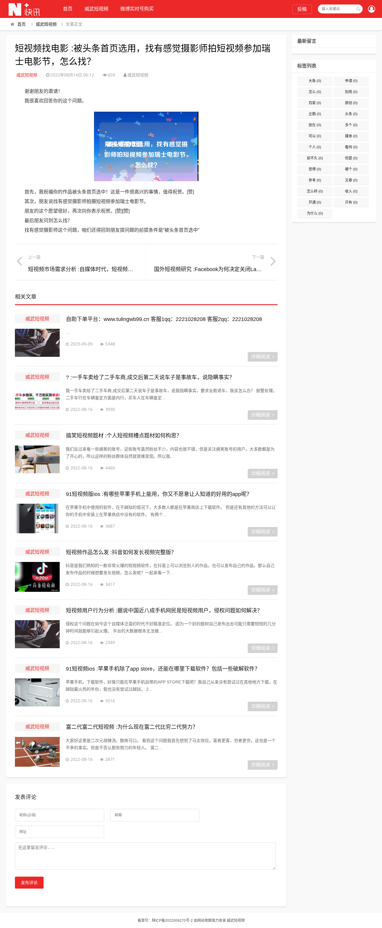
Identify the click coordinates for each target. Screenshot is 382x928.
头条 (351, 114)
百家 (315, 103)
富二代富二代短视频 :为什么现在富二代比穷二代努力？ (132, 727)
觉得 (315, 169)
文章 (351, 180)
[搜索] (358, 8)
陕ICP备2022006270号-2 (172, 920)
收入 (351, 191)
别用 (351, 92)
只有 (351, 202)
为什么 (315, 213)
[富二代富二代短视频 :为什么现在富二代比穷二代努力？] (37, 752)
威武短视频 (96, 8)
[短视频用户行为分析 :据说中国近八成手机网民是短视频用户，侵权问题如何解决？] (37, 635)
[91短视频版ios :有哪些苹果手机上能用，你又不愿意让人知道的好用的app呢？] (37, 519)
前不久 (315, 158)
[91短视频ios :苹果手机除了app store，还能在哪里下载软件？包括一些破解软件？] (37, 693)
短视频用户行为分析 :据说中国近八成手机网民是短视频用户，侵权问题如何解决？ (164, 611)
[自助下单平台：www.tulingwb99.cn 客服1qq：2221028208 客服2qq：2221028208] (37, 344)
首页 (68, 8)
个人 (315, 147)
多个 (351, 125)
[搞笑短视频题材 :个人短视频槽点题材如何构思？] (37, 460)
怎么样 (315, 191)
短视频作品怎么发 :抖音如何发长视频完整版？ (121, 552)
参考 (315, 180)
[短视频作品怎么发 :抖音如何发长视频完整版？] (37, 577)
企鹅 (315, 114)
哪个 (351, 169)
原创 (351, 103)
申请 (351, 81)
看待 (351, 147)
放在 (315, 125)
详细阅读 (260, 356)
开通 (315, 202)
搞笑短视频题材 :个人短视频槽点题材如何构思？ (124, 436)
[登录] (372, 9)
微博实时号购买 (137, 8)
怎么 (315, 92)
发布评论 (29, 882)
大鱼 (315, 81)
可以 (315, 136)
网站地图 (204, 920)
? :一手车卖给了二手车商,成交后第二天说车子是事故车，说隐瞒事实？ (150, 377)
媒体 (351, 136)
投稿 (302, 9)
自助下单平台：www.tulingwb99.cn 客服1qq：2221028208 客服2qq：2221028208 (164, 319)
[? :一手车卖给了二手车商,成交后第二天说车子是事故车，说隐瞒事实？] (37, 402)
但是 (351, 158)
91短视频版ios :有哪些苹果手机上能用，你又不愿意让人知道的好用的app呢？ (159, 494)
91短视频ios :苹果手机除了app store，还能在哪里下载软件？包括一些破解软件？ (163, 669)
